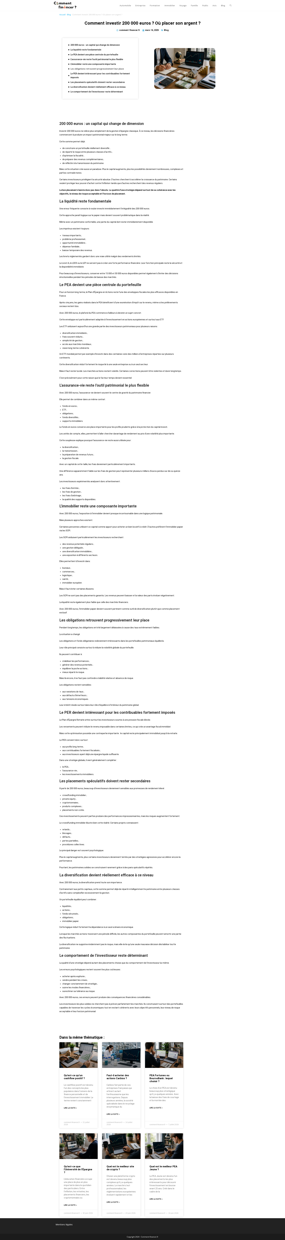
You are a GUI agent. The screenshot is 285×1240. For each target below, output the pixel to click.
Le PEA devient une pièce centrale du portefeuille (94, 54)
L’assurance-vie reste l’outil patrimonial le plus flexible (97, 59)
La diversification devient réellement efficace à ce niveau (98, 87)
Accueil (62, 14)
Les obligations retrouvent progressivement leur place (97, 69)
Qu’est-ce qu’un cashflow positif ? (74, 1077)
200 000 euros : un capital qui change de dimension (95, 45)
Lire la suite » (70, 1108)
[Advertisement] (121, 111)
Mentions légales (64, 1224)
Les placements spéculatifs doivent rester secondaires (98, 82)
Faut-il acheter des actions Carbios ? (118, 1077)
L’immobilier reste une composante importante (93, 64)
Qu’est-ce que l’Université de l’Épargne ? (78, 1169)
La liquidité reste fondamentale (86, 50)
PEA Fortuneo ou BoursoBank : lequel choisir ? (161, 1078)
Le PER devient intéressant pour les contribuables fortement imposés (100, 75)
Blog (69, 14)
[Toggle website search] (230, 5)
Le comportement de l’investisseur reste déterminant (97, 92)
